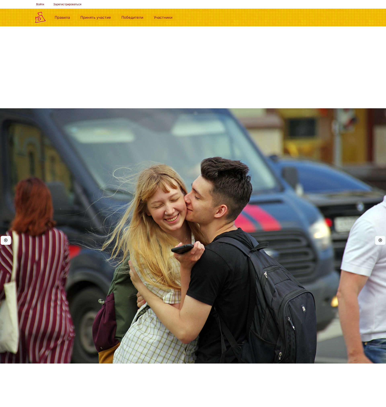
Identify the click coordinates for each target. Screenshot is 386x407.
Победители (134, 17)
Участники (165, 17)
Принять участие (97, 17)
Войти (40, 4)
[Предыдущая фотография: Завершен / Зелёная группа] (6, 240)
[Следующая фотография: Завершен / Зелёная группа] (380, 240)
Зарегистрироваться (67, 4)
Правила (64, 17)
